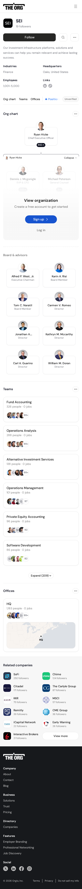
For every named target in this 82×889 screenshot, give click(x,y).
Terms (36, 880)
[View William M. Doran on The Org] (59, 355)
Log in (41, 230)
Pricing (7, 812)
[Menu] (75, 6)
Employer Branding (15, 841)
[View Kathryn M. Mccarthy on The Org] (59, 326)
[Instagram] (29, 868)
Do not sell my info (68, 880)
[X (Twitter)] (5, 868)
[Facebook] (21, 868)
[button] (41, 136)
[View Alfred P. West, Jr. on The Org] (23, 268)
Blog (6, 786)
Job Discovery (12, 853)
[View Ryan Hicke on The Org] (41, 126)
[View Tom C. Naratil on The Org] (23, 297)
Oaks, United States (55, 72)
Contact (8, 780)
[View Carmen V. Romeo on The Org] (59, 297)
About (7, 774)
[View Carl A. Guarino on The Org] (23, 355)
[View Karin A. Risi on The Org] (59, 268)
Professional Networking (18, 847)
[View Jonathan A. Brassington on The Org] (23, 326)
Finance (8, 72)
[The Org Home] (14, 6)
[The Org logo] (14, 756)
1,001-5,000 (11, 86)
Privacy (49, 880)
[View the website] (50, 86)
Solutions (9, 800)
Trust (6, 806)
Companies (10, 827)
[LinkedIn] (13, 868)
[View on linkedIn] (45, 86)
